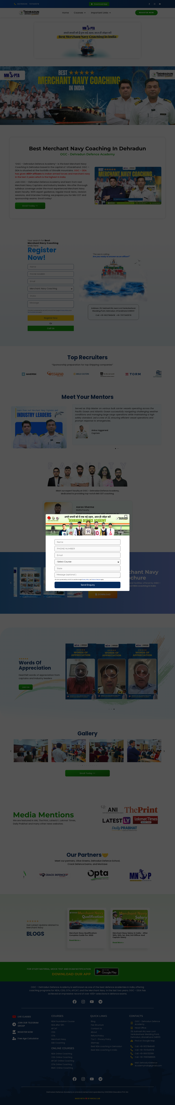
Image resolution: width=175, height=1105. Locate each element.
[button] (126, 516)
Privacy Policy (85, 579)
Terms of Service (96, 579)
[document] (87, 552)
